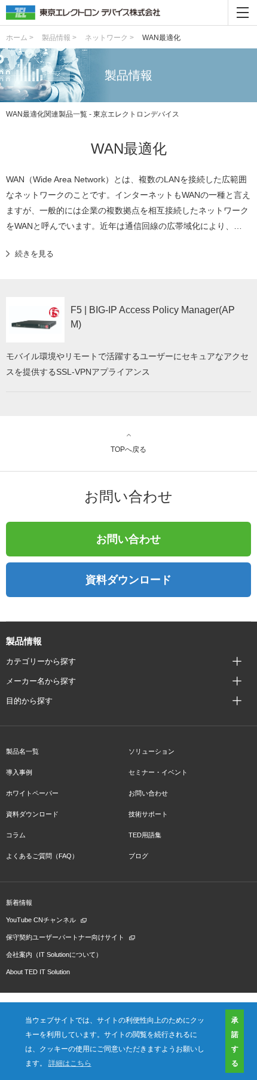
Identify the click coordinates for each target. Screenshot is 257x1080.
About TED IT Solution (38, 971)
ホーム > (19, 37)
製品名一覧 (22, 751)
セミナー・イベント (158, 772)
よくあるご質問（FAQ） (42, 855)
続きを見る (34, 253)
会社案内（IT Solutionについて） (54, 954)
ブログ (138, 855)
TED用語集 (144, 835)
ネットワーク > (109, 37)
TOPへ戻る (128, 449)
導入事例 (19, 772)
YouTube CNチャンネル (41, 919)
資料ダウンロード (128, 580)
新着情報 (19, 902)
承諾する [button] (234, 1041)
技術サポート (148, 814)
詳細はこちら (69, 1062)
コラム (16, 835)
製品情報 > (59, 37)
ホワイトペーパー (32, 793)
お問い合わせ (128, 539)
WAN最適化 (161, 37)
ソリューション (151, 751)
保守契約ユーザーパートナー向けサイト (65, 937)
